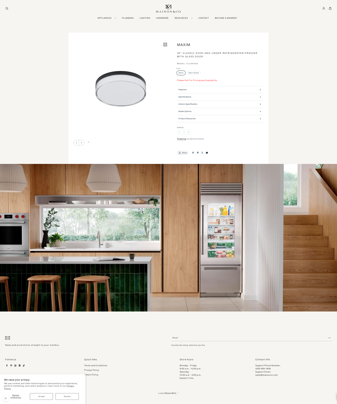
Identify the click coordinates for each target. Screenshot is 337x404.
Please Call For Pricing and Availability (197, 80)
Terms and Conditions (95, 365)
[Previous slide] (76, 142)
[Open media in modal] (165, 45)
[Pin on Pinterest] (197, 152)
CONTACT (203, 18)
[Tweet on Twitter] (202, 152)
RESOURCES (181, 18)
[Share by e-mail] (207, 152)
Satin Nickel (193, 73)
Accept (41, 396)
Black (181, 73)
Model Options (185, 111)
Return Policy (91, 375)
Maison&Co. (170, 393)
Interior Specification (187, 104)
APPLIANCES (104, 18)
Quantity (180, 127)
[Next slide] (81, 142)
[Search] (6, 8)
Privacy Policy (91, 370)
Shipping (181, 139)
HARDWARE (162, 18)
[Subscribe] (329, 338)
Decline (67, 396)
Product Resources (187, 118)
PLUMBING (128, 18)
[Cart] (330, 8)
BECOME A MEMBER (226, 18)
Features (182, 89)
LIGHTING (145, 18)
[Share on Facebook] (193, 152)
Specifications (184, 97)
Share (184, 153)
